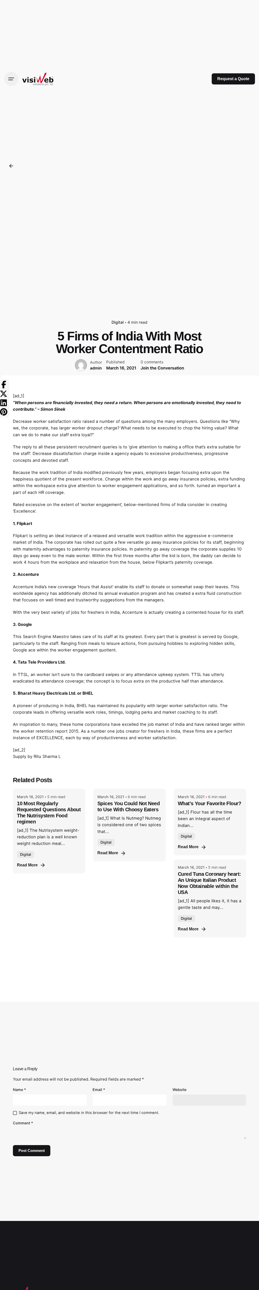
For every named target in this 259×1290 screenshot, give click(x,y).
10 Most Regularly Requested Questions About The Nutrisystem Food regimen (49, 812)
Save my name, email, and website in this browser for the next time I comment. (89, 1112)
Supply (19, 756)
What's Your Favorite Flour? (209, 803)
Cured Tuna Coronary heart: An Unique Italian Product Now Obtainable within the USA (209, 883)
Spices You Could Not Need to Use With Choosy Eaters (128, 806)
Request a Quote (233, 79)
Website (179, 1089)
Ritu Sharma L (47, 756)
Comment (23, 1123)
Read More (27, 865)
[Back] (11, 166)
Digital (118, 322)
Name (19, 1089)
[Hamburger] (11, 79)
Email (99, 1089)
